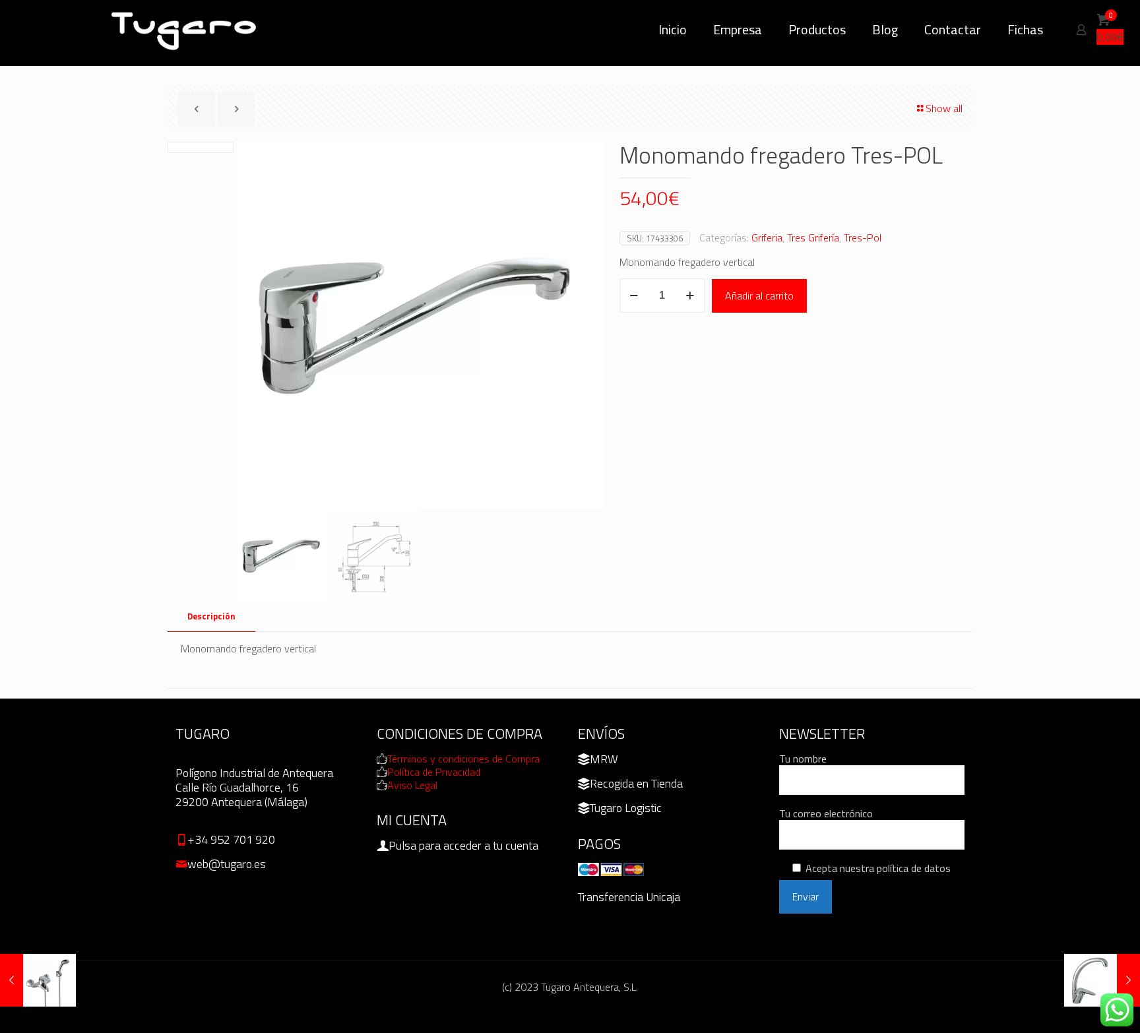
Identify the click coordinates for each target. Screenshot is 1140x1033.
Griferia (766, 237)
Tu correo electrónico (826, 814)
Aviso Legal (412, 785)
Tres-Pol (862, 237)
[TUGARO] (184, 29)
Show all (944, 108)
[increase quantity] (690, 295)
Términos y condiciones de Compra (463, 759)
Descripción (211, 616)
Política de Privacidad (433, 772)
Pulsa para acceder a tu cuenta (463, 845)
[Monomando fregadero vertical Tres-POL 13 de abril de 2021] (1102, 980)
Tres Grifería (813, 237)
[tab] (211, 616)
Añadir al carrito (759, 295)
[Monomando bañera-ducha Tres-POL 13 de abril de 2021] (38, 980)
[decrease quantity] (634, 295)
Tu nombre (803, 759)
